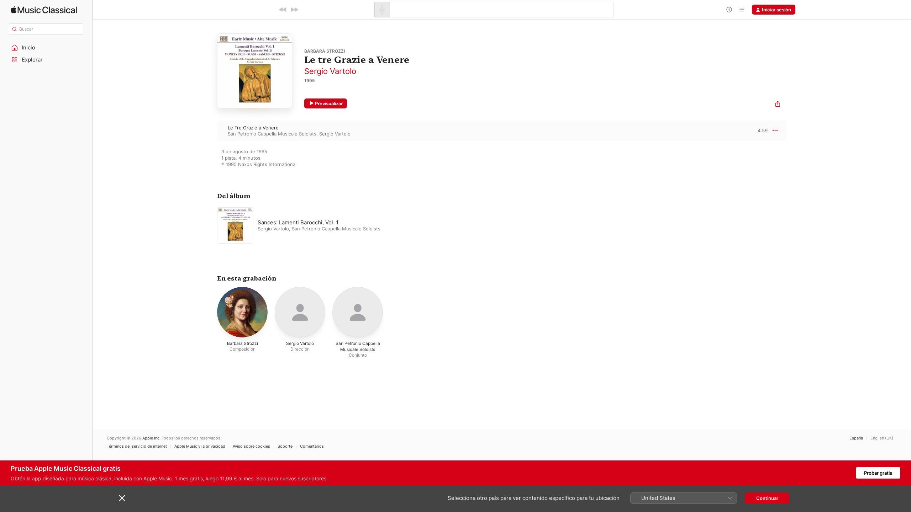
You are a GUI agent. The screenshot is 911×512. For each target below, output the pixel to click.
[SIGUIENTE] (294, 9)
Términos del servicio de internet (137, 446)
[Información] (729, 10)
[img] (44, 10)
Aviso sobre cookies (251, 446)
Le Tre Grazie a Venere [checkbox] (253, 127)
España (856, 438)
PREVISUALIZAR (754, 130)
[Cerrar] (122, 498)
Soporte (285, 446)
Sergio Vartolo (330, 71)
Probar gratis (878, 473)
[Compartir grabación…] (777, 104)
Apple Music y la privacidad (199, 446)
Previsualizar (329, 103)
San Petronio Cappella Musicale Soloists (272, 134)
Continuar (767, 498)
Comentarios (312, 446)
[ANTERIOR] (283, 9)
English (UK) (881, 438)
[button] (46, 47)
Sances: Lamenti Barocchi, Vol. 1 (298, 222)
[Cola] (741, 10)
